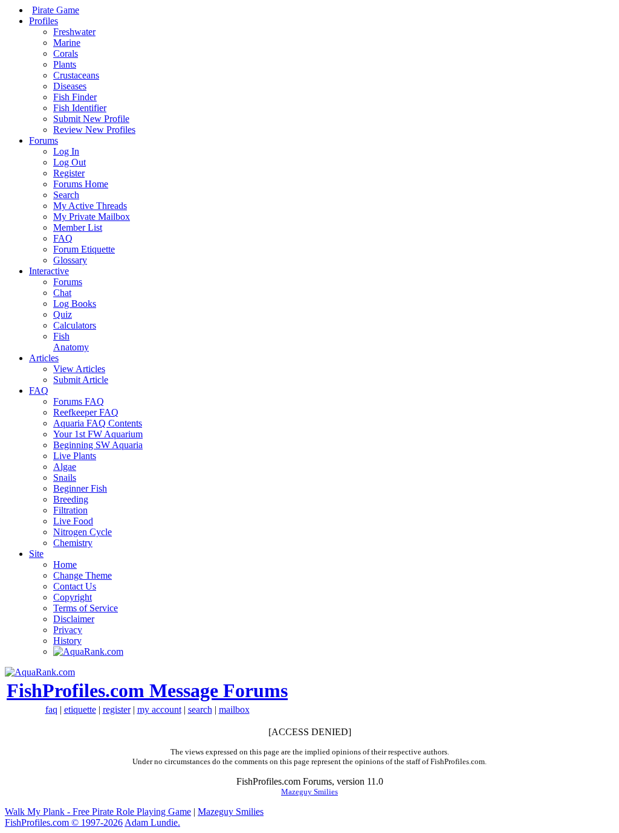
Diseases (69, 86)
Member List (77, 227)
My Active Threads (90, 206)
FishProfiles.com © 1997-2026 (64, 822)
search (200, 709)
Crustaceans (76, 75)
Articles (44, 358)
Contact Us (74, 586)
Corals (65, 53)
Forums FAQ (78, 401)
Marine (66, 42)
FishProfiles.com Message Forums (147, 690)
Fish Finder (75, 97)
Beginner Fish (80, 488)
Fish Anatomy (71, 341)
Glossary (70, 260)
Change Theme (82, 575)
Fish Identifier (79, 108)
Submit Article (80, 380)
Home (65, 564)
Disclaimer (73, 619)
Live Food (73, 521)
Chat (62, 293)
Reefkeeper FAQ (85, 412)
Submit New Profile (91, 119)
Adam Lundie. (152, 822)
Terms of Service (85, 608)
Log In (66, 151)
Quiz (62, 314)
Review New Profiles (94, 129)
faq (51, 709)
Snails (64, 477)
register (117, 709)
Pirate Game (55, 10)
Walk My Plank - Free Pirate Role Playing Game (98, 811)
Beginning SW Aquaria (98, 445)
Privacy (67, 630)
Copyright (72, 597)
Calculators (74, 325)
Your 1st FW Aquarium (98, 434)
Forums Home (80, 184)
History (67, 640)
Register (69, 173)
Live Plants (74, 456)
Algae (64, 467)
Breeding (70, 499)
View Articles (79, 369)
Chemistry (72, 543)
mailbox (234, 709)
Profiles (43, 21)
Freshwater (74, 32)
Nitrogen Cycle (82, 532)
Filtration (70, 510)
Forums (43, 140)
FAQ (63, 238)
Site (36, 553)
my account (159, 709)
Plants (64, 64)
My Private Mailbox (91, 216)
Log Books (74, 303)
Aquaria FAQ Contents (97, 423)
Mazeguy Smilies (309, 791)
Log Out (69, 162)
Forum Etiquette (84, 249)
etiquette (80, 709)
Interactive (49, 271)
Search (66, 195)
